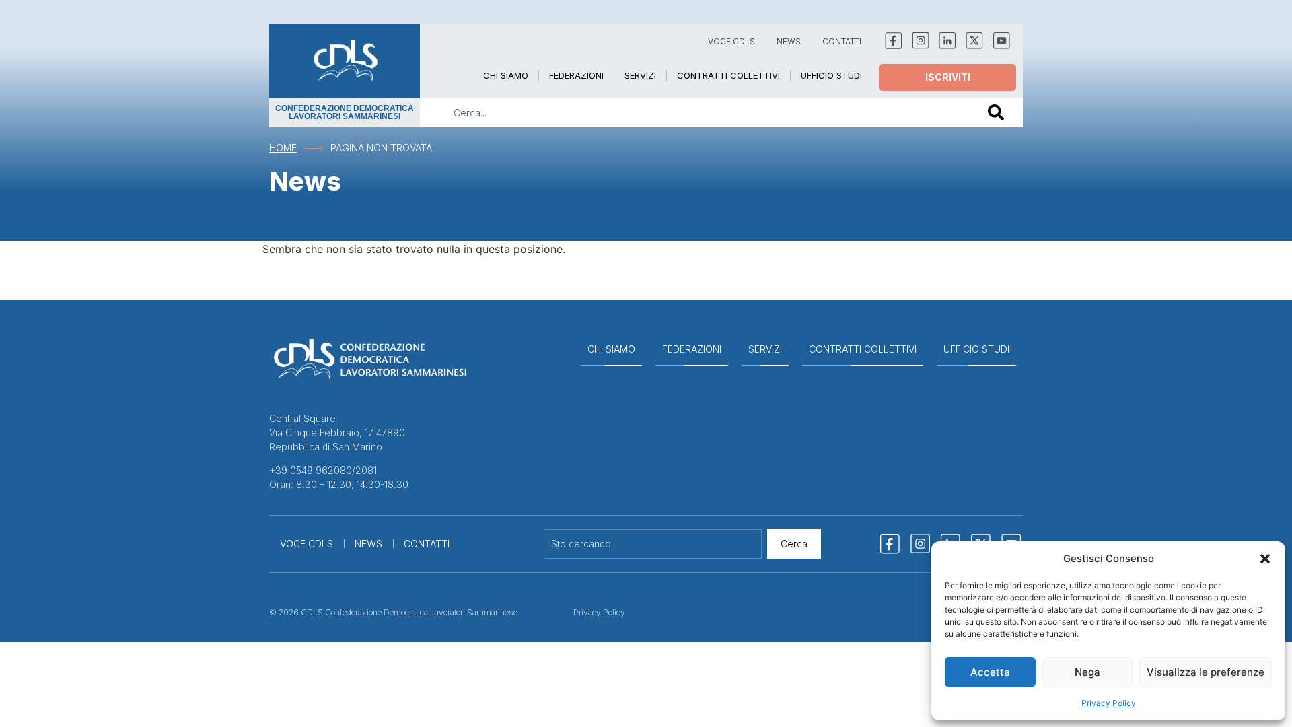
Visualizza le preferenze (1205, 672)
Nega (1087, 672)
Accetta (990, 672)
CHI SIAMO (505, 75)
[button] (1265, 558)
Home (283, 147)
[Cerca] (998, 112)
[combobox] (694, 112)
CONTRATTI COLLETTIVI (728, 75)
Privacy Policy (1108, 703)
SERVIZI (640, 75)
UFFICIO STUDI (831, 75)
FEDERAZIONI (576, 75)
